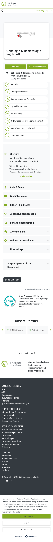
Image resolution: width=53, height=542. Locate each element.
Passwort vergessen (10, 421)
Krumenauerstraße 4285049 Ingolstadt (27, 76)
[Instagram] (11, 481)
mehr (26, 523)
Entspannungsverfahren (12, 441)
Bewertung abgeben (43, 11)
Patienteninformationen (12, 429)
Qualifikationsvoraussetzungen (15, 404)
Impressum (6, 456)
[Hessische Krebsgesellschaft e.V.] (37, 330)
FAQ (3, 389)
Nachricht (37, 67)
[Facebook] (3, 481)
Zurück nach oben (26, 353)
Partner (4, 461)
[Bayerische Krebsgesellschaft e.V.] (15, 330)
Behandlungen (7, 438)
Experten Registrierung (11, 418)
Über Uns (5, 467)
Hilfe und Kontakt (9, 458)
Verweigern (27, 529)
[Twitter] (7, 481)
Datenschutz (6, 395)
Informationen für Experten (13, 412)
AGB (3, 392)
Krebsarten (6, 435)
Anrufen (15, 67)
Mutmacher (6, 447)
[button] (26, 84)
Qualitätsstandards (10, 398)
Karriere (5, 470)
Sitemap (5, 401)
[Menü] (49, 4)
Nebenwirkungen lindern (12, 432)
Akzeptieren (26, 516)
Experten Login (8, 415)
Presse (4, 464)
